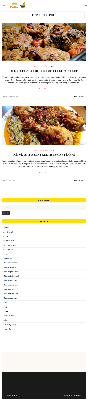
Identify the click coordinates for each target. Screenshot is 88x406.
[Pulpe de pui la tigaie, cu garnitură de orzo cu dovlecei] (44, 125)
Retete (5, 311)
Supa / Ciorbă (8, 329)
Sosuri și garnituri (9, 324)
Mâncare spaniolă (9, 289)
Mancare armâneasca (11, 263)
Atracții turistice (8, 232)
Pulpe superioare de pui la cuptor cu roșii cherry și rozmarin (44, 70)
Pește (5, 307)
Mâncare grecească (10, 271)
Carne (5, 236)
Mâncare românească (11, 285)
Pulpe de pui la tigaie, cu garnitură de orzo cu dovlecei (44, 154)
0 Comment (80, 96)
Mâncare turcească (10, 298)
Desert (5, 254)
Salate (5, 320)
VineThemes (77, 395)
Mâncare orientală (10, 280)
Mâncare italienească (11, 276)
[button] (4, 5)
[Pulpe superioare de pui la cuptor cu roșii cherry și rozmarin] (44, 42)
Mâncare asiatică (9, 267)
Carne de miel (8, 241)
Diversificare (7, 258)
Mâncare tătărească (10, 293)
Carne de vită (8, 249)
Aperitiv (6, 227)
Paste (5, 302)
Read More (44, 88)
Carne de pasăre (41, 66)
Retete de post (8, 316)
